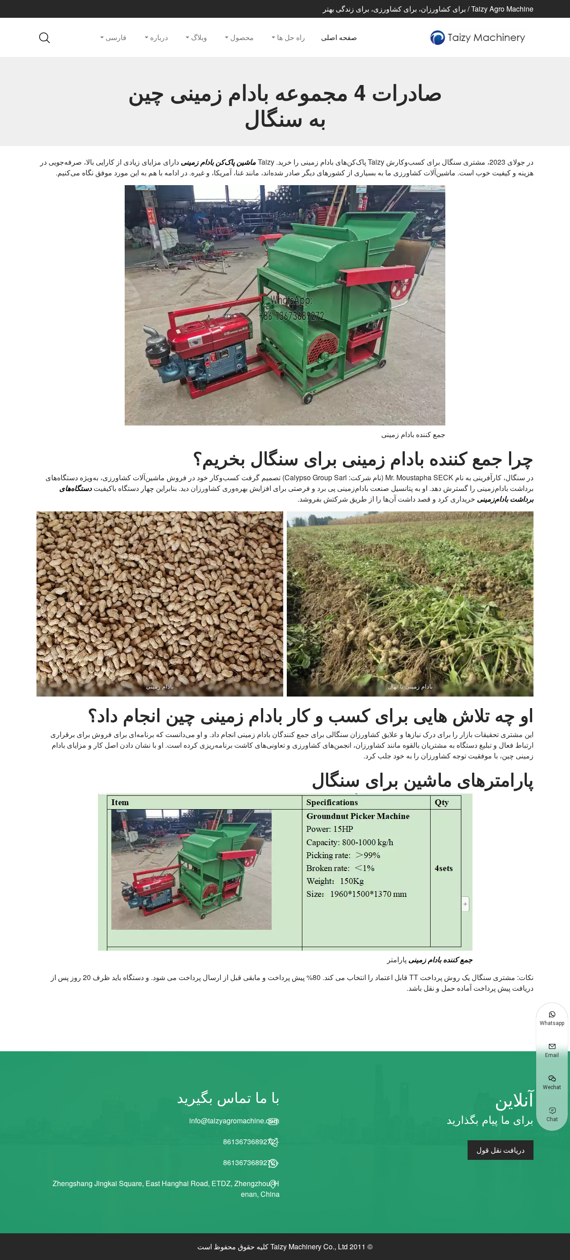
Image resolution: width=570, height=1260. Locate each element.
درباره (158, 37)
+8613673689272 (251, 1141)
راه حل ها (290, 37)
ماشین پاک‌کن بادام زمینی (218, 162)
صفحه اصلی (339, 37)
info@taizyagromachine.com (234, 1120)
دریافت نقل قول (500, 1150)
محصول (241, 37)
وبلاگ (198, 37)
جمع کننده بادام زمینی (440, 959)
